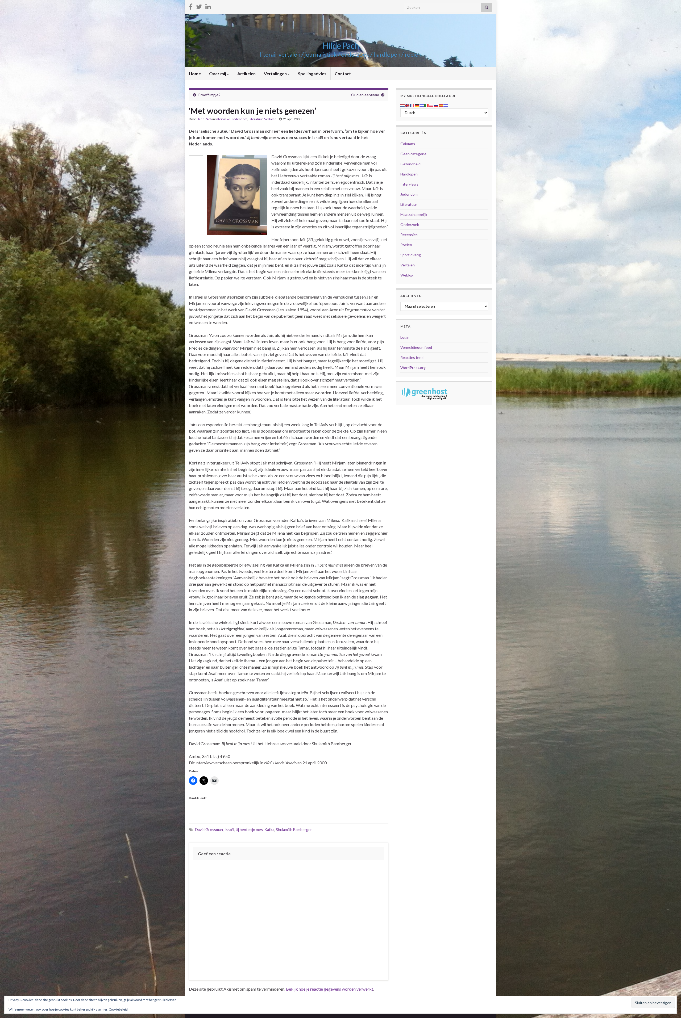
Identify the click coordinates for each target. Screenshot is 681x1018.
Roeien (406, 244)
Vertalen (270, 119)
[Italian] (426, 104)
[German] (417, 104)
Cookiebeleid (118, 1009)
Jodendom (239, 119)
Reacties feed (411, 357)
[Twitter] (199, 6)
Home (195, 73)
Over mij (218, 73)
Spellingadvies (312, 73)
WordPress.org (413, 367)
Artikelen (246, 73)
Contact (343, 73)
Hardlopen (409, 174)
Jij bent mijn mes (249, 829)
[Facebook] (191, 6)
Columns (407, 143)
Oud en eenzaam (365, 95)
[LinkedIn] (208, 6)
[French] (412, 104)
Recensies (409, 234)
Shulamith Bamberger (294, 829)
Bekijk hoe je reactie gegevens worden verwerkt (329, 988)
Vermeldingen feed (416, 347)
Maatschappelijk (413, 214)
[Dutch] (402, 104)
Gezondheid (410, 164)
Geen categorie (413, 154)
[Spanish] (441, 104)
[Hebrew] (422, 104)
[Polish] (431, 104)
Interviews (223, 119)
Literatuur (256, 119)
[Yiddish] (445, 104)
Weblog (406, 275)
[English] (407, 104)
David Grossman (209, 829)
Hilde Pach (340, 45)
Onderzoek (409, 224)
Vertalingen (276, 73)
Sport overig (410, 255)
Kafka (269, 829)
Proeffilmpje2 (209, 95)
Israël (229, 829)
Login (404, 337)
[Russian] (436, 104)
